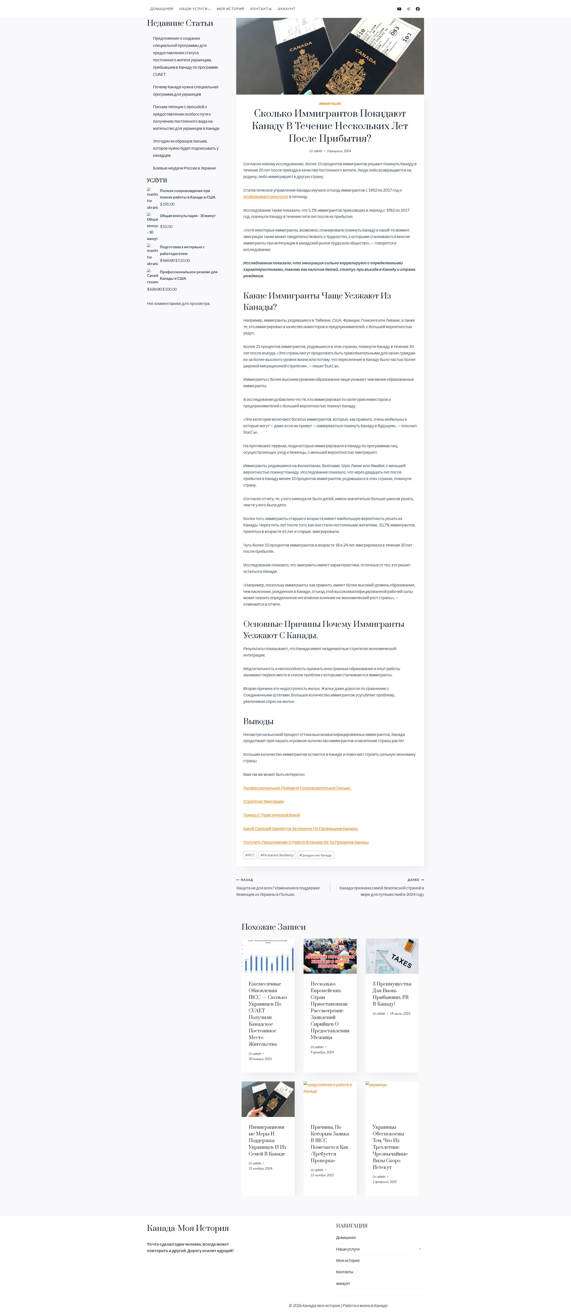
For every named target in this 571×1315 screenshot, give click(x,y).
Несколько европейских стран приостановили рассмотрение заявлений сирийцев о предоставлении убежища (330, 1011)
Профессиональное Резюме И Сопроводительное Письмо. (297, 787)
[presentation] (268, 956)
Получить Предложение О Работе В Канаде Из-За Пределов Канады (306, 842)
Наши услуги (348, 1249)
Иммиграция (330, 104)
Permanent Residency (277, 855)
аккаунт (287, 9)
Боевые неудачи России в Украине (184, 168)
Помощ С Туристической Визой (271, 814)
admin (318, 151)
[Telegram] (409, 9)
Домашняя (161, 9)
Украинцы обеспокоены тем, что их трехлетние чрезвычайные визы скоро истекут (390, 1147)
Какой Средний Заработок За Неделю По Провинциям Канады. (300, 828)
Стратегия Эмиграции (263, 801)
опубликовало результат (266, 196)
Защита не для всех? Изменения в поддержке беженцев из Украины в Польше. (278, 887)
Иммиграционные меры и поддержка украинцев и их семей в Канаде (268, 1140)
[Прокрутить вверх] (559, 1297)
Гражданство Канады (316, 855)
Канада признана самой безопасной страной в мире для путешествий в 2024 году (381, 887)
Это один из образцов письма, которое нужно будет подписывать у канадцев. (186, 148)
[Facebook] (418, 9)
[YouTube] (399, 9)
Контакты (261, 9)
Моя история (230, 9)
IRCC (250, 855)
